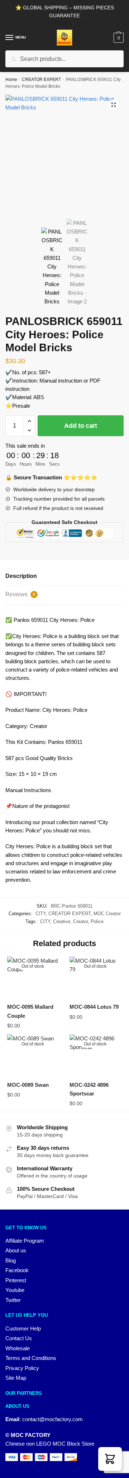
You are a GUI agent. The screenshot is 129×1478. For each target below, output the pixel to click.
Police (97, 921)
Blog (10, 1260)
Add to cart (80, 425)
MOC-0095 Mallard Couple (30, 1011)
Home (11, 79)
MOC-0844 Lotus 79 (94, 1007)
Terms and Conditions (30, 1358)
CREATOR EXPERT (41, 79)
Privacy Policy (22, 1368)
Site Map (15, 1378)
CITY (40, 913)
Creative (61, 921)
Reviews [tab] (20, 594)
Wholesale (17, 1348)
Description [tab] (21, 576)
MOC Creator (107, 913)
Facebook (17, 1270)
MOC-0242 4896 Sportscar (89, 1089)
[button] (113, 104)
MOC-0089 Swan (28, 1085)
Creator (80, 921)
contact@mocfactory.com (52, 1419)
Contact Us (18, 1338)
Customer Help (23, 1328)
